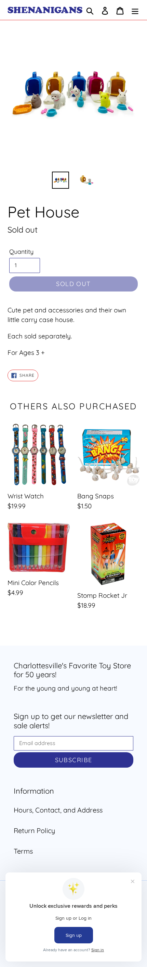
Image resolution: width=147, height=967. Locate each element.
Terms (23, 851)
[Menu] (135, 9)
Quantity (21, 252)
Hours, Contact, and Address (58, 810)
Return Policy (34, 830)
